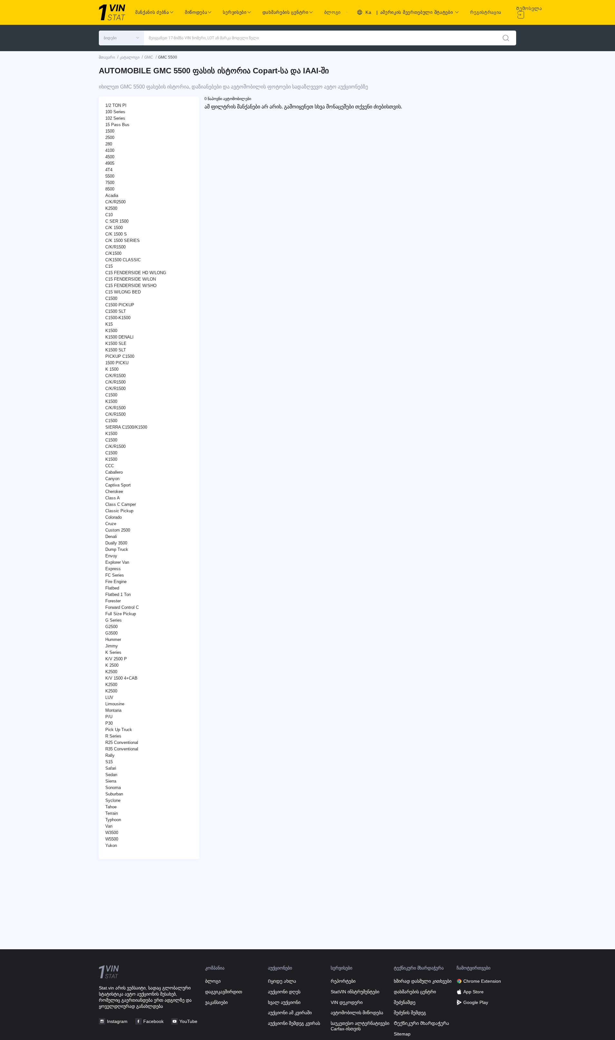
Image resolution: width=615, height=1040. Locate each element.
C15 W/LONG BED (123, 292)
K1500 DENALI (119, 337)
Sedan (111, 774)
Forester (113, 601)
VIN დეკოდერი (347, 1002)
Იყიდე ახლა (282, 981)
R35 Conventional (121, 749)
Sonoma (113, 787)
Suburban (114, 794)
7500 (109, 182)
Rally (110, 755)
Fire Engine (116, 581)
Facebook (153, 1021)
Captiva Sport (118, 485)
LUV (109, 697)
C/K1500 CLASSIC (123, 259)
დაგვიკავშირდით (223, 991)
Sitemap (402, 1033)
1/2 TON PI (116, 105)
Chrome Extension (482, 981)
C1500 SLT (115, 311)
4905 (109, 163)
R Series (113, 736)
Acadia (111, 195)
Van (108, 826)
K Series (113, 652)
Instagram (117, 1021)
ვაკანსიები (216, 1002)
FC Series (114, 575)
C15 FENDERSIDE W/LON (130, 279)
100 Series (115, 111)
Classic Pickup (119, 510)
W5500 (111, 839)
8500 (109, 189)
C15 (109, 266)
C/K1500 (113, 253)
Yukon (111, 845)
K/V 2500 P (116, 658)
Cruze (110, 523)
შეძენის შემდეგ (410, 1012)
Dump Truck (116, 549)
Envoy (111, 555)
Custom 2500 (117, 530)
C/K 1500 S (116, 234)
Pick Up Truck (118, 729)
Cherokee (114, 491)
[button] (121, 38)
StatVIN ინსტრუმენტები (355, 991)
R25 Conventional (121, 742)
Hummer (113, 639)
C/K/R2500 (115, 202)
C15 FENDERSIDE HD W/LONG (135, 272)
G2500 (111, 626)
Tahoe (111, 806)
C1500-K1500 (117, 317)
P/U (108, 716)
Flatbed (112, 588)
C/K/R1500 (115, 247)
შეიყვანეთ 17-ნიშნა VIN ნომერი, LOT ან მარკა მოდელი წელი (204, 38)
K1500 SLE (116, 343)
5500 (109, 176)
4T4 (108, 169)
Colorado (113, 517)
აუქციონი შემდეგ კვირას (294, 1023)
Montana (113, 710)
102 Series (115, 118)
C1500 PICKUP (119, 304)
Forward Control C (122, 607)
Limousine (114, 703)
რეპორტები (343, 981)
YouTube (188, 1021)
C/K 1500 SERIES (122, 240)
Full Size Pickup (120, 613)
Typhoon (113, 819)
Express (113, 568)
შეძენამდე (404, 1002)
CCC (109, 465)
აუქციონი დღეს (284, 991)
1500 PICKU (116, 362)
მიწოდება (196, 12)
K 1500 (111, 369)
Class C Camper (120, 504)
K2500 (111, 208)
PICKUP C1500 (119, 356)
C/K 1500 (114, 227)
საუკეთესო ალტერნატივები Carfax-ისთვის (360, 1026)
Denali (111, 536)
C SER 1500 (116, 221)
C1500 (111, 298)
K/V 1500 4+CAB (121, 678)
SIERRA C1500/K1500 (126, 427)
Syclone (112, 800)
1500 (109, 131)
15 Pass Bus (117, 124)
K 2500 (111, 665)
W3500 (111, 832)
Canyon (112, 478)
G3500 (111, 633)
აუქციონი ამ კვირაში (290, 1012)
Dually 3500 (116, 543)
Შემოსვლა (529, 8)
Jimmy (111, 646)
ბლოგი (332, 12)
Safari (110, 768)
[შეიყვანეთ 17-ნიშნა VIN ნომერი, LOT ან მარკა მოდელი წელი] (506, 38)
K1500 (111, 330)
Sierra (110, 781)
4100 (109, 150)
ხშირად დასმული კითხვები (422, 981)
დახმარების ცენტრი (415, 991)
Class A (112, 498)
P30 (109, 723)
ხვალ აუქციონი (284, 1002)
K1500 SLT (115, 350)
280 (108, 144)
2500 (109, 137)
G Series (113, 620)
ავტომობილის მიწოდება (357, 1012)
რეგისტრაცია (485, 12)
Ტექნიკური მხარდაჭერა (421, 1023)
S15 (109, 761)
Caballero (114, 472)
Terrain (111, 813)
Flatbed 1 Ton (118, 594)
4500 (109, 156)
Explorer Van (117, 562)
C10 (109, 214)
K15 (109, 324)
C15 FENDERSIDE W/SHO (130, 285)
